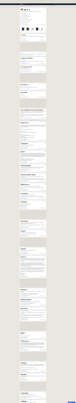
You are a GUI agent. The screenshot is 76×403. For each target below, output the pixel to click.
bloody (28, 160)
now (27, 160)
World (39, 114)
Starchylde (29, 117)
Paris (30, 293)
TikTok (26, 36)
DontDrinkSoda (24, 370)
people (27, 16)
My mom (22, 251)
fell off (29, 21)
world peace (27, 54)
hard (34, 367)
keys (28, 125)
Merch (44, 24)
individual (24, 232)
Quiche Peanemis (22, 304)
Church (23, 179)
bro (28, 169)
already (22, 315)
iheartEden (23, 40)
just (23, 146)
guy (39, 263)
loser (38, 36)
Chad (26, 314)
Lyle (41, 346)
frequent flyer (32, 291)
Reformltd (24, 189)
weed (32, 369)
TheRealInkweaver (25, 397)
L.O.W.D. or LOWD (22, 63)
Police (21, 364)
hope (22, 369)
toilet (27, 394)
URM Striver (24, 276)
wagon (27, 176)
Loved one (22, 59)
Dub (23, 13)
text (43, 61)
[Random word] (52, 4)
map (21, 203)
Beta (36, 262)
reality (33, 223)
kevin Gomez (25, 71)
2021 (25, 11)
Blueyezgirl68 (25, 63)
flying (31, 250)
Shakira (33, 187)
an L (25, 38)
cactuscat (23, 161)
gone (34, 263)
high (21, 345)
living (24, 87)
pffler (23, 319)
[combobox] (38, 4)
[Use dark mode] (55, 4)
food (23, 137)
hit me (24, 251)
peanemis (27, 303)
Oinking (21, 370)
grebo (21, 161)
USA (30, 111)
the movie (31, 303)
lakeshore (24, 349)
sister (32, 196)
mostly (24, 203)
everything (29, 203)
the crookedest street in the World (24, 117)
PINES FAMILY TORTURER (26, 170)
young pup (22, 147)
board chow (22, 139)
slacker (21, 260)
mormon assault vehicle (23, 180)
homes (23, 112)
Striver (21, 276)
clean (26, 132)
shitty (21, 334)
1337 (26, 68)
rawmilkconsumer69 (25, 379)
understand (22, 195)
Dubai (29, 187)
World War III (31, 54)
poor (43, 291)
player (28, 204)
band (30, 159)
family (42, 176)
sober (43, 222)
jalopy (21, 337)
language (28, 68)
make (32, 232)
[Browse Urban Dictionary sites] (22, 4)
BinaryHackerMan (24, 139)
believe (24, 114)
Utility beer (22, 349)
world (25, 54)
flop (35, 250)
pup (26, 146)
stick (36, 132)
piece (30, 301)
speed (41, 364)
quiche (25, 303)
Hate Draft (21, 319)
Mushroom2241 (25, 304)
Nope (24, 347)
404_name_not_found (25, 295)
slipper (33, 250)
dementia (25, 59)
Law (24, 271)
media (28, 301)
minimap (21, 207)
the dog (24, 147)
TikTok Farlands (22, 170)
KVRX (25, 180)
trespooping (22, 397)
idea (38, 196)
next (30, 394)
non (28, 364)
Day (26, 179)
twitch (27, 11)
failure (34, 264)
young (25, 146)
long (27, 232)
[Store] (54, 4)
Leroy (22, 196)
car (22, 334)
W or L (21, 24)
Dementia (37, 61)
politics (26, 269)
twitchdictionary (23, 24)
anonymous (24, 235)
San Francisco (25, 111)
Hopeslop (21, 379)
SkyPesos (21, 295)
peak (38, 301)
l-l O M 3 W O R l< (22, 71)
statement (28, 195)
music (43, 153)
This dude (22, 38)
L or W (21, 40)
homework (23, 68)
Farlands (27, 169)
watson (23, 337)
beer (22, 342)
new (31, 222)
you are (22, 95)
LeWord (23, 207)
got (26, 271)
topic (25, 195)
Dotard (21, 235)
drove (30, 114)
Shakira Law (22, 189)
